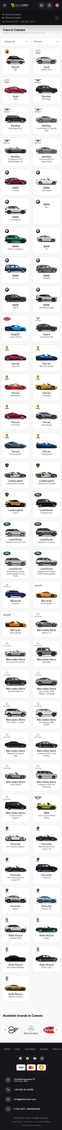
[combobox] (57, 5)
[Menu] (5, 5)
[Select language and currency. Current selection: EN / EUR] (57, 5)
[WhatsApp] (41, 5)
